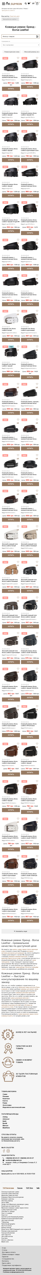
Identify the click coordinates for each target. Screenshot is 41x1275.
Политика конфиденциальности (13, 1272)
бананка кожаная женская (18, 957)
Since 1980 (5, 1203)
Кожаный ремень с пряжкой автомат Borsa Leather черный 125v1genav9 (28, 78)
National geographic (8, 1224)
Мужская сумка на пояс (9, 1195)
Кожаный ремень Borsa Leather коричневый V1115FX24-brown (10, 875)
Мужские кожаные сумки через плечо (14, 1208)
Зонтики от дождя (7, 1211)
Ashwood (6, 1119)
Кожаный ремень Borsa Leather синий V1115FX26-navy (29, 875)
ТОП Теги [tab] (29, 1188)
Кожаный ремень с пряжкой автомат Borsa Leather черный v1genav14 (29, 294)
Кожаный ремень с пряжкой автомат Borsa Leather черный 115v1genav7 (28, 260)
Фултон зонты (6, 1226)
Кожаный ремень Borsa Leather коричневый (10, 910)
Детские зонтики (7, 1220)
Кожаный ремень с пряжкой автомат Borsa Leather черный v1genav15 (10, 259)
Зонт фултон (6, 1235)
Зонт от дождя (6, 1213)
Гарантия (5, 1257)
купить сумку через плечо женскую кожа (19, 950)
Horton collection (7, 1240)
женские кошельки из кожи (11, 1005)
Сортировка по (1, 41)
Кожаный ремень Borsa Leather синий (29, 910)
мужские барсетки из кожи (11, 958)
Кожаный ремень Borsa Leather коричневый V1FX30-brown (10, 763)
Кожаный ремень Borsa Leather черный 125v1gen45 (10, 114)
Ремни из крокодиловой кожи (11, 1219)
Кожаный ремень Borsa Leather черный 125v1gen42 (10, 186)
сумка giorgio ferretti (23, 967)
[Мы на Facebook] (3, 1151)
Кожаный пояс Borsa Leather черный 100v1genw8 (9, 366)
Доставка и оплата (8, 1252)
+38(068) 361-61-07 (12, 1158)
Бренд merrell (6, 1228)
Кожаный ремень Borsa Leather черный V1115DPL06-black (10, 800)
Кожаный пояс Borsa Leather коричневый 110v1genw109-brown (28, 330)
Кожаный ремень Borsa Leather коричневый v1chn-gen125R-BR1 (30, 150)
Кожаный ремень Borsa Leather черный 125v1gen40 (10, 150)
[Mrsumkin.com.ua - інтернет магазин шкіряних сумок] (14, 3)
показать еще (21, 931)
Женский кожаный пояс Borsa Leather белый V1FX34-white (10, 545)
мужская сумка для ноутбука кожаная (20, 988)
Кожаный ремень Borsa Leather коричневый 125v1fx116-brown (10, 725)
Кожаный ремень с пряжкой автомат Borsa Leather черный (9, 439)
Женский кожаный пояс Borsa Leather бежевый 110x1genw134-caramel (10, 581)
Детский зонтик (7, 1236)
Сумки (5, 1094)
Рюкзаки (6, 1096)
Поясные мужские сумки (10, 1192)
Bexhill (5, 1123)
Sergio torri (5, 1204)
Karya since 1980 (7, 1229)
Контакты (5, 1261)
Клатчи (5, 1101)
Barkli (4, 1121)
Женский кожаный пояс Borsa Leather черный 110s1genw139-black (29, 617)
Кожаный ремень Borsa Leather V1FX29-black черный (29, 725)
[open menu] (3, 4)
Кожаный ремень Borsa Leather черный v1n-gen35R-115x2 (29, 114)
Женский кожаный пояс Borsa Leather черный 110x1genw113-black (29, 581)
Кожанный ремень (17, 1217)
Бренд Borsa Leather (8, 10)
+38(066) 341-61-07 (27, 1158)
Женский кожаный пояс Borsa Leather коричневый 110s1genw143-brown (11, 652)
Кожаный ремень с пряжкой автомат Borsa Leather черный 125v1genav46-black (28, 366)
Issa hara (4, 1238)
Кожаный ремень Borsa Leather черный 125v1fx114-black (29, 688)
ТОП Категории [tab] (8, 1188)
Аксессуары (7, 1105)
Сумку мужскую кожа (9, 1210)
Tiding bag (5, 1222)
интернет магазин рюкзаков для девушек (17, 952)
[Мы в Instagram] (7, 1151)
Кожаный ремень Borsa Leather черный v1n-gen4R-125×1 (11, 221)
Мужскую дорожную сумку (19, 1204)
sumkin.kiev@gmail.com (14, 1160)
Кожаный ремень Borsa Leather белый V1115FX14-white (10, 838)
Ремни (25, 8)
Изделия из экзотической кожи (14, 1107)
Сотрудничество (8, 1259)
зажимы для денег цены (29, 989)
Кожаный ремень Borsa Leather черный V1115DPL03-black (29, 763)
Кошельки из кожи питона (10, 1206)
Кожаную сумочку (7, 1199)
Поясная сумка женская (9, 1194)
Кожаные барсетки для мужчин (12, 1197)
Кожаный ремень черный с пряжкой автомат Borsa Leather (30, 403)
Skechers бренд (7, 1201)
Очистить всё (14, 16)
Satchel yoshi (6, 1217)
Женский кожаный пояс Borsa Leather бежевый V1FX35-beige (29, 545)
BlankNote (6, 1128)
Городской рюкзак (8, 1233)
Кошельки (6, 1099)
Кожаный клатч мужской (22, 1229)
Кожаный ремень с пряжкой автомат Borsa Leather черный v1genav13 (10, 294)
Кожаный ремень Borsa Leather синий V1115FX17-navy (29, 838)
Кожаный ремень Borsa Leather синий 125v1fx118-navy (29, 652)
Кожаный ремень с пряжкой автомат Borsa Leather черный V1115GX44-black (11, 78)
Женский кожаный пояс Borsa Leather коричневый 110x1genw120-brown (11, 617)
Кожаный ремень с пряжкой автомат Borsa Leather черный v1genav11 (29, 186)
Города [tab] (19, 1188)
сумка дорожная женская (20, 998)
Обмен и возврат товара (11, 1254)
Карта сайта (6, 1263)
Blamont (5, 1126)
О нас (4, 1248)
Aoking (5, 1117)
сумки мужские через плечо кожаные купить (19, 1015)
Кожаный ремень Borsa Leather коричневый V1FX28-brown (10, 688)
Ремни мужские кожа (11, 52)
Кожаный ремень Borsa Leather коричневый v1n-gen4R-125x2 (29, 221)
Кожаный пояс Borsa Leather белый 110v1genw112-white (9, 330)
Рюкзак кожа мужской (9, 1231)
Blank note (5, 1242)
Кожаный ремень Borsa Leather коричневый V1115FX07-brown (29, 800)
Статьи (4, 1250)
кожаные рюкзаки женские (25, 993)
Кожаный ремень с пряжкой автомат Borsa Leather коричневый (9, 403)
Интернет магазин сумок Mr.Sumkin (12, 8)
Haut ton (4, 1215)
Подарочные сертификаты (11, 1265)
